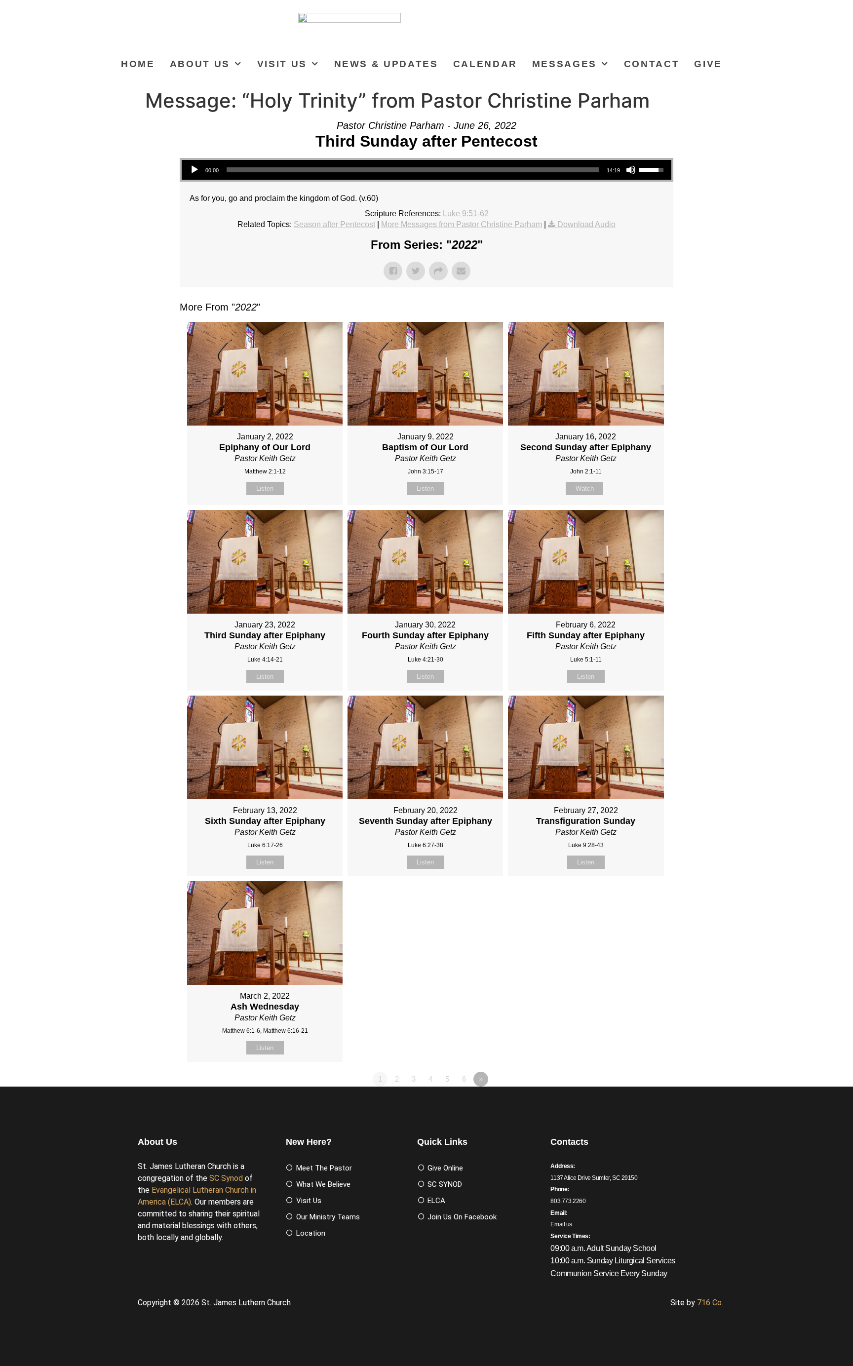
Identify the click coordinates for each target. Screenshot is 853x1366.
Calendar (485, 64)
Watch (585, 488)
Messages (564, 64)
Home (138, 64)
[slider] (413, 169)
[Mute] (631, 170)
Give (708, 64)
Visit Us (282, 64)
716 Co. (710, 1302)
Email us (561, 1224)
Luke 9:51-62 (466, 213)
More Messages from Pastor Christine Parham (461, 224)
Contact (652, 64)
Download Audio (586, 224)
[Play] (194, 170)
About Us (200, 64)
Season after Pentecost (334, 224)
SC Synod (226, 1178)
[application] (426, 170)
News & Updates (386, 64)
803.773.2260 (567, 1201)
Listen (264, 488)
